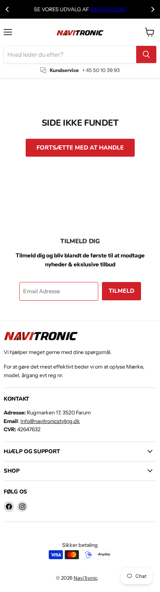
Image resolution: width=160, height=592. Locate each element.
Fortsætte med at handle (80, 148)
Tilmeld (121, 291)
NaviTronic (85, 578)
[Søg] (146, 54)
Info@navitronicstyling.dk (50, 421)
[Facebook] (9, 506)
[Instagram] (22, 506)
